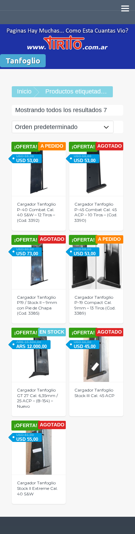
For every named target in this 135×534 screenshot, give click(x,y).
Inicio (24, 91)
